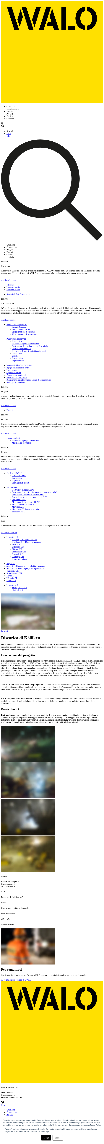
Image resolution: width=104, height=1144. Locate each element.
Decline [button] (58, 1138)
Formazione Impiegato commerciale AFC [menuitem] (29, 497)
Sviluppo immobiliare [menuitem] (15, 382)
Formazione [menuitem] (17, 478)
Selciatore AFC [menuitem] (18, 512)
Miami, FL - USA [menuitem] (19, 587)
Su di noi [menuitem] (10, 285)
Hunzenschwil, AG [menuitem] (20, 559)
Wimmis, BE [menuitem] (11, 578)
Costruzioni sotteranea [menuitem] (21, 348)
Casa (3, 1105)
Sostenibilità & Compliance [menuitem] (18, 294)
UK (8, 136)
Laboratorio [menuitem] (11, 370)
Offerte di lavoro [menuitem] (19, 475)
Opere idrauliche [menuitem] (13, 372)
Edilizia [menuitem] (15, 356)
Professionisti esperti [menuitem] (20, 483)
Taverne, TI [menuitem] (11, 576)
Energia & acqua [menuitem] (19, 327)
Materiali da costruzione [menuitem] (22, 443)
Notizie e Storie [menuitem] (13, 289)
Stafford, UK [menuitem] (17, 590)
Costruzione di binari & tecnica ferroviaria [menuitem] (30, 346)
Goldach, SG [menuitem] (17, 554)
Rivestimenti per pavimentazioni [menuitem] (25, 344)
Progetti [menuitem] (9, 410)
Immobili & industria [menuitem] (21, 329)
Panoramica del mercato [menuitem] (16, 324)
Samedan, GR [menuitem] (12, 571)
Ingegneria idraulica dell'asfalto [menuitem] (19, 365)
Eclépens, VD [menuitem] (18, 547)
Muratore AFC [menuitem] (18, 507)
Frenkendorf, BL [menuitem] (19, 552)
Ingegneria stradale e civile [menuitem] (17, 368)
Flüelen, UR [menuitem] (17, 549)
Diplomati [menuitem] (16, 480)
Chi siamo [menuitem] (10, 1110)
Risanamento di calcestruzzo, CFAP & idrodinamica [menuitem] (28, 380)
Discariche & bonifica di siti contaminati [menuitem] (29, 351)
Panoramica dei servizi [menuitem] (16, 339)
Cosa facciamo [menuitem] (12, 1112)
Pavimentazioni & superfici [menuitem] (23, 332)
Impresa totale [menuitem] (18, 361)
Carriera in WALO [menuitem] (14, 473)
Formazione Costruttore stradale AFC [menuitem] (28, 495)
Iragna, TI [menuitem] (10, 563)
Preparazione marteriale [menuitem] (16, 375)
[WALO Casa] (52, 102)
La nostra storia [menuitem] (13, 287)
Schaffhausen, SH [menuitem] (14, 573)
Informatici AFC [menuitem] (19, 499)
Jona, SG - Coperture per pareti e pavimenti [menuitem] (25, 568)
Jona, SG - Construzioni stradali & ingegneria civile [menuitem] (28, 566)
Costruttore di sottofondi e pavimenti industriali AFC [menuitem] (34, 492)
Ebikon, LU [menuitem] (17, 544)
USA (8, 133)
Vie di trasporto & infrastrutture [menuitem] (25, 334)
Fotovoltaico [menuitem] (17, 358)
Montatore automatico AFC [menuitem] (23, 504)
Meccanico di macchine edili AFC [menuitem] (26, 502)
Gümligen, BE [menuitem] (18, 556)
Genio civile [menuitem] (17, 353)
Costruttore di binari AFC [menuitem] (23, 490)
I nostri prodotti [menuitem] (13, 438)
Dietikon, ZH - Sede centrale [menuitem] (24, 539)
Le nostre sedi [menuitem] (12, 537)
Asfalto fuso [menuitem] (17, 341)
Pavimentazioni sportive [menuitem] (16, 377)
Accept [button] (46, 1138)
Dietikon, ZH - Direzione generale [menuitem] (26, 542)
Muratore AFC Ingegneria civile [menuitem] (25, 509)
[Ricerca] (52, 240)
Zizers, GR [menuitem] (11, 580)
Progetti (4, 631)
